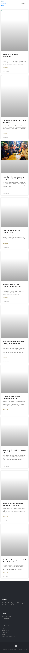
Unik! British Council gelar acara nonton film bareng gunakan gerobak (13, 343)
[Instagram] (13, 646)
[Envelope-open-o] (16, 646)
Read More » (5, 67)
